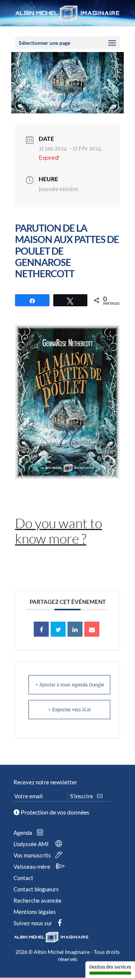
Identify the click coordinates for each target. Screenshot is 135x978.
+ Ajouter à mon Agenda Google (69, 685)
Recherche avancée (38, 900)
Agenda (23, 832)
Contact (23, 877)
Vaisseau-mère (32, 866)
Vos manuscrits (33, 855)
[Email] (91, 629)
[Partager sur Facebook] (41, 629)
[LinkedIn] (75, 629)
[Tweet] (58, 629)
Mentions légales (35, 911)
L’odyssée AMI (32, 843)
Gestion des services (110, 967)
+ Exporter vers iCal (69, 709)
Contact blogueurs (36, 889)
